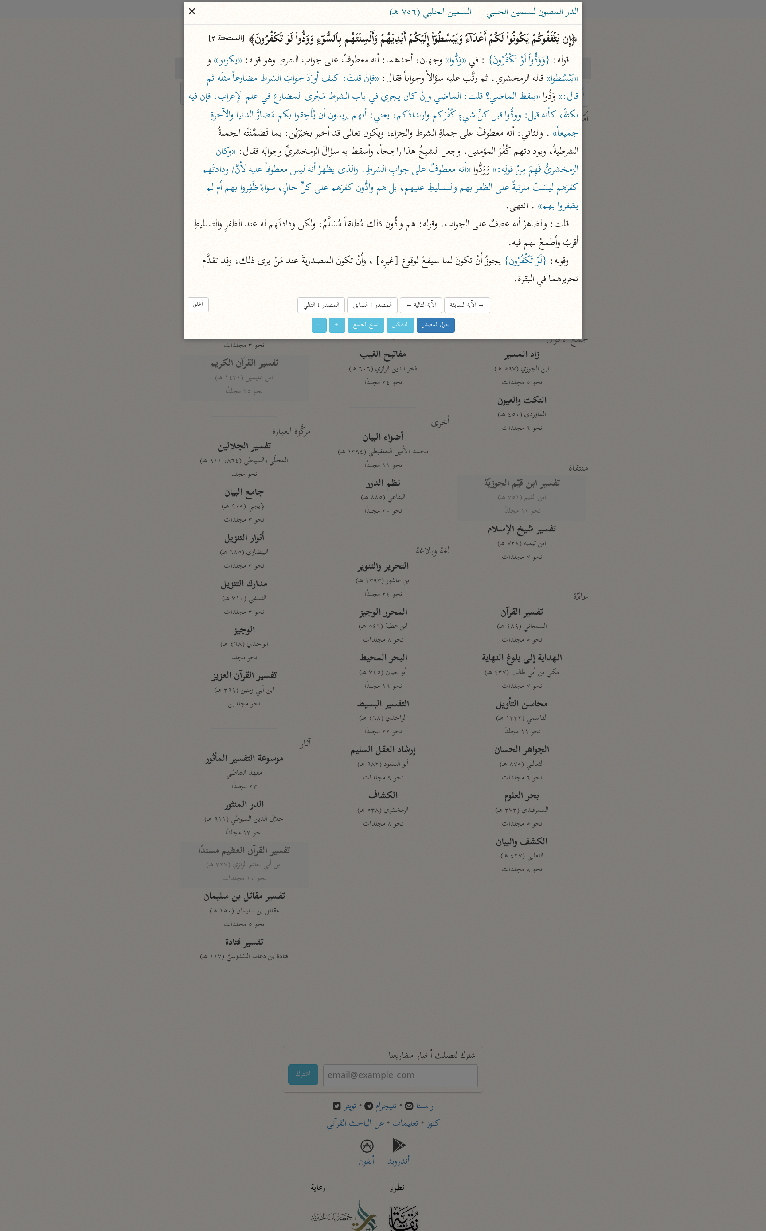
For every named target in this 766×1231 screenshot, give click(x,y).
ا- (319, 325)
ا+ (337, 325)
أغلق (198, 305)
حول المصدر (435, 325)
